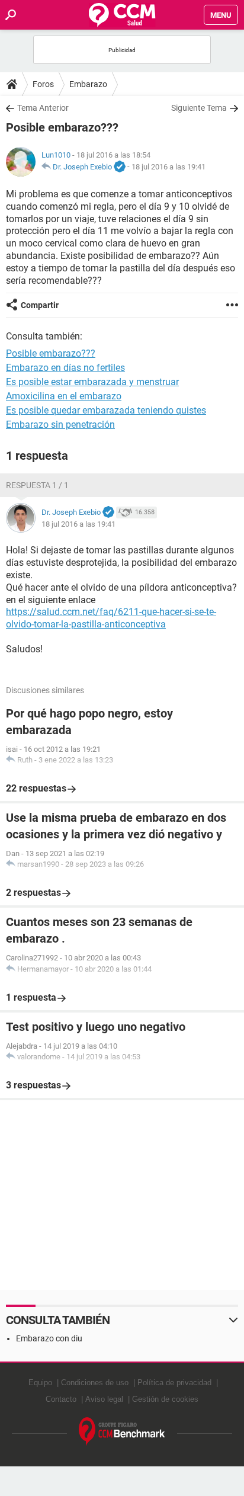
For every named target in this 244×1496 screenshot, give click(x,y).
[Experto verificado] (120, 167)
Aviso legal (104, 1399)
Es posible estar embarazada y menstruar (92, 381)
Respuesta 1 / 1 (37, 485)
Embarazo (88, 84)
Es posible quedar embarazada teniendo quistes (106, 410)
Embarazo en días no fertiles (65, 367)
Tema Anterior (43, 108)
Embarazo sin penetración (60, 424)
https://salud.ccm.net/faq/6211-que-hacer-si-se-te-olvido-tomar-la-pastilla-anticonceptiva (111, 618)
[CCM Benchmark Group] (122, 1431)
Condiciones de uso (95, 1382)
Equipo (40, 1382)
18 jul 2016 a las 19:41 (168, 166)
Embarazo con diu (49, 1338)
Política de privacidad (174, 1382)
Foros (43, 84)
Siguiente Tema (199, 108)
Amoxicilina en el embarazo (63, 396)
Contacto (61, 1399)
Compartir (40, 305)
